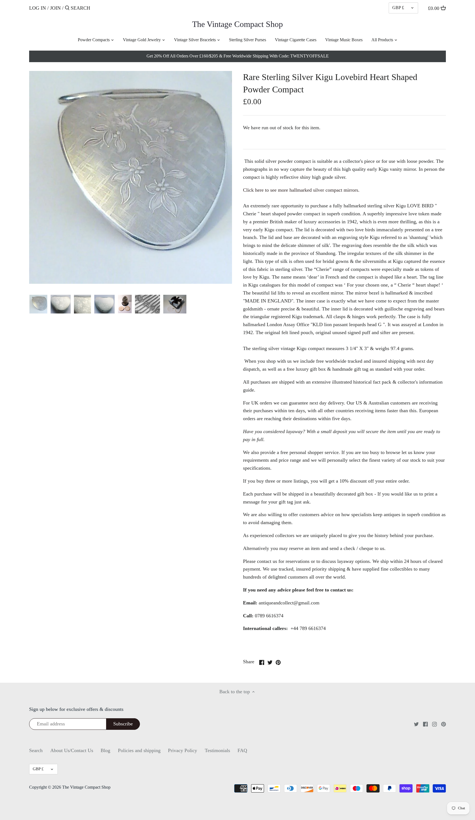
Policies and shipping (139, 750)
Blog (105, 750)
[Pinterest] (443, 723)
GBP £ (398, 7)
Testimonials (217, 750)
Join (55, 8)
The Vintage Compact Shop (237, 24)
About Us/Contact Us (71, 750)
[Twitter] (416, 723)
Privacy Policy (182, 750)
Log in (37, 8)
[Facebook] (425, 723)
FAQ (242, 750)
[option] (38, 304)
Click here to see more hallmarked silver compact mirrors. (301, 190)
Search (36, 750)
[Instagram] (434, 723)
